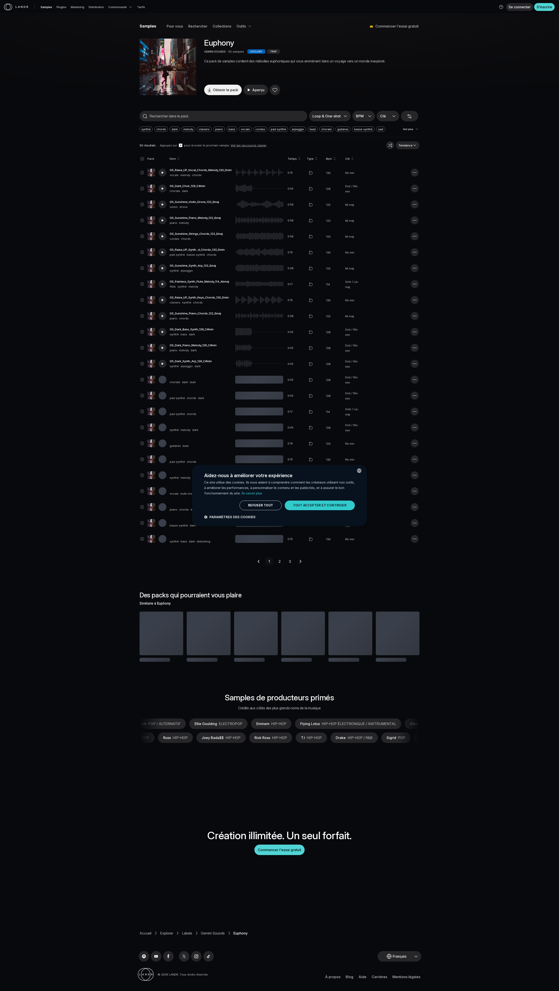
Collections (222, 26)
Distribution (96, 7)
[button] (501, 7)
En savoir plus (252, 493)
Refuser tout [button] (260, 505)
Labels (187, 947)
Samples (46, 7)
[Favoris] (275, 90)
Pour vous (175, 26)
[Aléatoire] (390, 145)
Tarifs (141, 7)
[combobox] (359, 470)
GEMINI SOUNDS (215, 51)
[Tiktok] (208, 970)
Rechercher (197, 26)
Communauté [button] (117, 7)
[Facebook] (168, 970)
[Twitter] (184, 970)
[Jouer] (168, 67)
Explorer (166, 947)
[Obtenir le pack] (174, 633)
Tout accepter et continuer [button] (320, 505)
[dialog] (279, 495)
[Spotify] (144, 970)
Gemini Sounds (213, 947)
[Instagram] (196, 970)
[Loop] (311, 173)
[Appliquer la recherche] (145, 116)
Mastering (77, 7)
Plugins (61, 7)
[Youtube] (156, 970)
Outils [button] (241, 26)
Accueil (145, 947)
